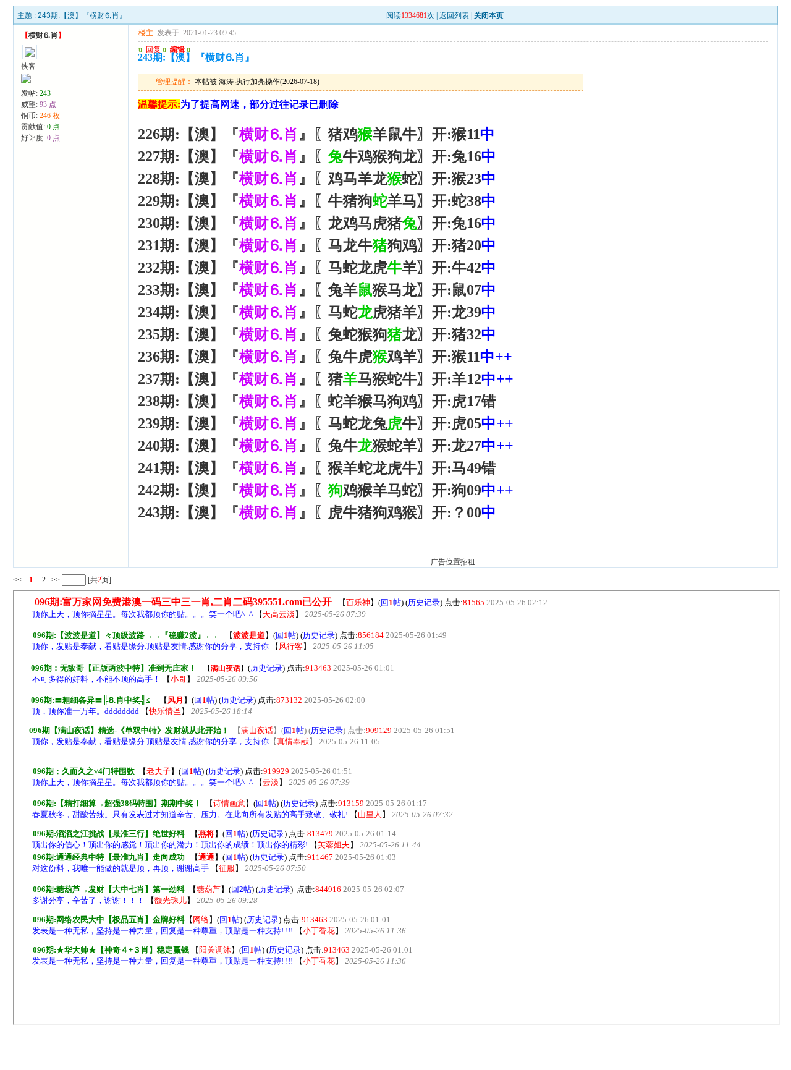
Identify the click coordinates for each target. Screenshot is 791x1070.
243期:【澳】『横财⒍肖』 (82, 15)
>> (54, 579)
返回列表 (454, 15)
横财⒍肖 (43, 35)
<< (17, 579)
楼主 (145, 32)
